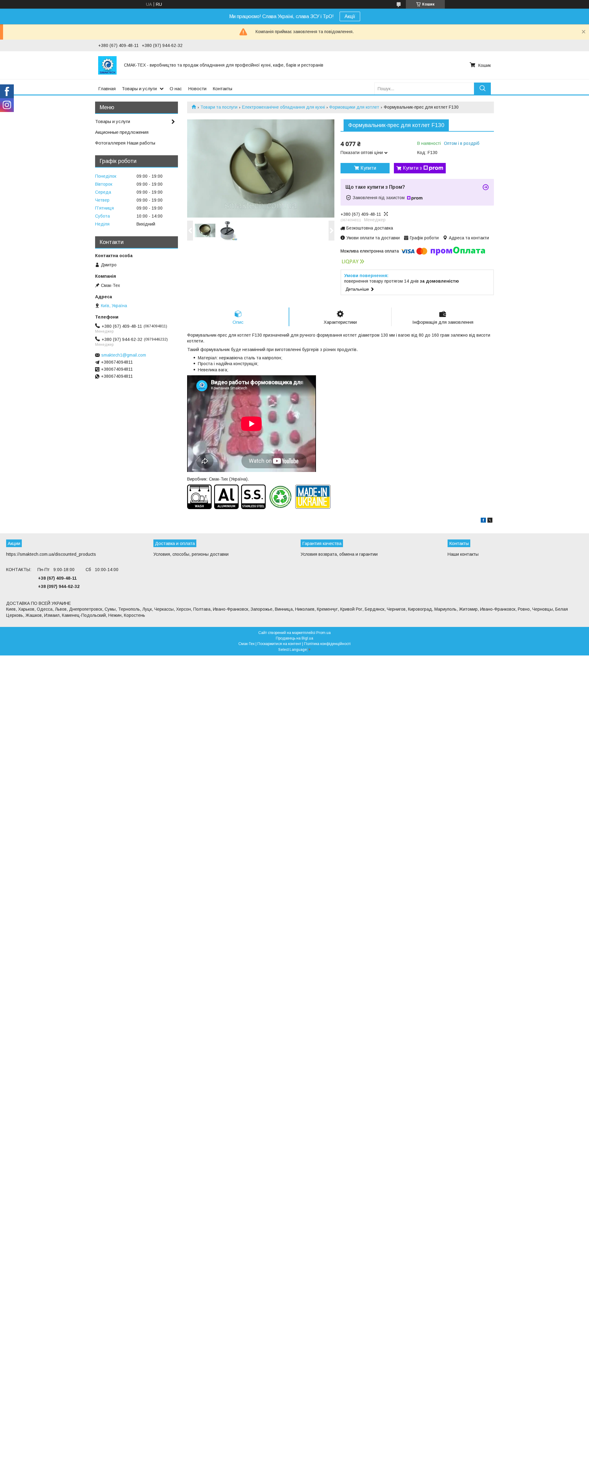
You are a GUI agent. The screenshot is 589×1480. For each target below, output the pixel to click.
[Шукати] (482, 89)
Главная (107, 88)
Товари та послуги (218, 107)
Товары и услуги (139, 88)
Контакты (222, 88)
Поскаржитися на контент (279, 644)
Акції (350, 16)
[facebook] (483, 521)
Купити (368, 168)
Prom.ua (323, 633)
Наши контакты (463, 554)
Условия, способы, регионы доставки (191, 554)
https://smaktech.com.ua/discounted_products (51, 554)
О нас (176, 88)
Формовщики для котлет (354, 107)
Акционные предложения (121, 132)
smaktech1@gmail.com (123, 355)
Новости (197, 88)
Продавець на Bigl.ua (294, 638)
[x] (489, 521)
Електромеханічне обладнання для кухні (283, 107)
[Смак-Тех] (107, 65)
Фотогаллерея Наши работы (125, 142)
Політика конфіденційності (327, 644)
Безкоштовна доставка (369, 228)
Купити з (412, 168)
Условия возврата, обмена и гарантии (339, 554)
